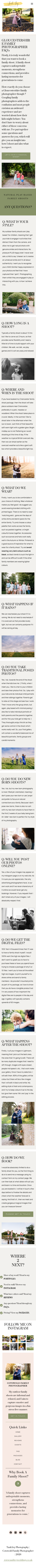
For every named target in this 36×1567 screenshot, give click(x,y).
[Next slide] (32, 20)
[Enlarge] (32, 295)
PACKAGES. (24, 1313)
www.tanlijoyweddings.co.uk (18, 1560)
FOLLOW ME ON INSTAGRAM (18, 1327)
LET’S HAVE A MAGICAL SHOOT (16, 156)
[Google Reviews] (25, 1532)
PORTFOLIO (9, 1279)
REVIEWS (8, 1297)
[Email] (20, 1532)
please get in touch (18, 1214)
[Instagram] (16, 1532)
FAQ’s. (6, 1307)
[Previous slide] (4, 20)
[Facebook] (11, 1532)
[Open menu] (32, 3)
